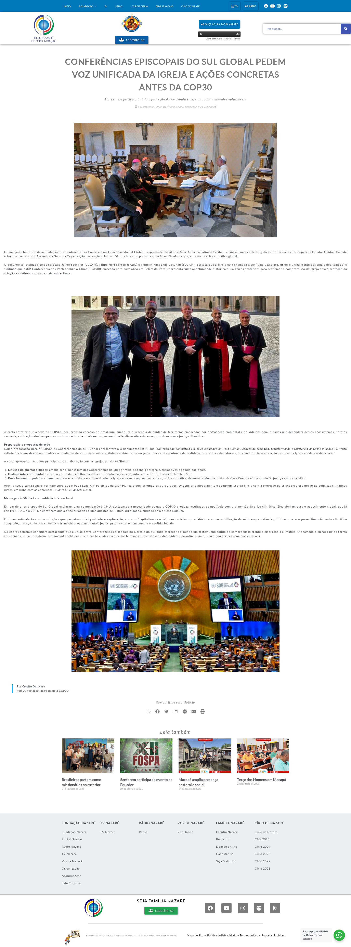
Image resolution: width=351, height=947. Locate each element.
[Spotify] (285, 6)
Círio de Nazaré (190, 6)
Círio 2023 (262, 854)
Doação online (226, 846)
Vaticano (191, 106)
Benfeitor (223, 839)
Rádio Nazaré (71, 846)
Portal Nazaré (72, 839)
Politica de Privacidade (221, 935)
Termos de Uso (249, 935)
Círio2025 (262, 839)
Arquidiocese (71, 875)
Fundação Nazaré (74, 832)
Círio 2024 (262, 846)
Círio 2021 (262, 868)
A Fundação (86, 6)
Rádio (118, 6)
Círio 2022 (262, 861)
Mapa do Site (195, 935)
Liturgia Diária (139, 6)
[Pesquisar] (346, 29)
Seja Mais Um (225, 861)
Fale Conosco (71, 883)
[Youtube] (272, 6)
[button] (219, 24)
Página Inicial (175, 106)
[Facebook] (266, 6)
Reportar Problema (274, 935)
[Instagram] (279, 6)
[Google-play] (275, 908)
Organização (71, 868)
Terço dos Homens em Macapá (261, 779)
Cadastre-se (224, 854)
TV (106, 6)
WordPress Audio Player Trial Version (223, 39)
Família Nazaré (164, 6)
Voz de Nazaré (207, 106)
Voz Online (185, 832)
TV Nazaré (69, 854)
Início (67, 6)
